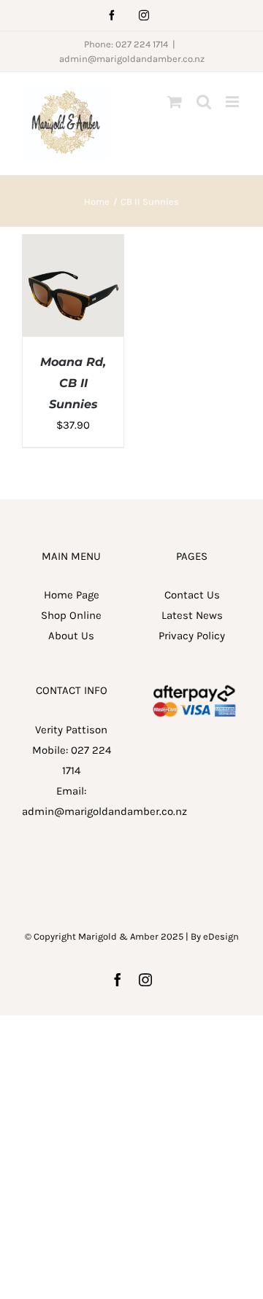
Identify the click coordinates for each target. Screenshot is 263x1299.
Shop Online (71, 615)
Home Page (71, 594)
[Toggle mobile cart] (174, 101)
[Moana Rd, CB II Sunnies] (73, 244)
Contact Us (192, 594)
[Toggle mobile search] (204, 101)
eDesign (221, 936)
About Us (71, 635)
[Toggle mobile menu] (233, 101)
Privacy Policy (192, 635)
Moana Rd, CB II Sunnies (73, 383)
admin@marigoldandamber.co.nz (132, 58)
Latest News (192, 615)
